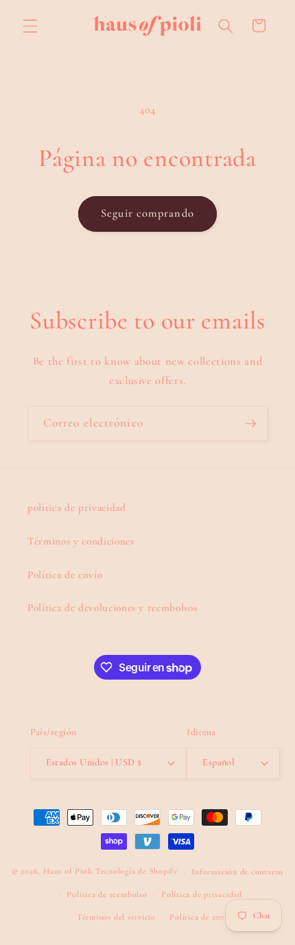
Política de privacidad (201, 894)
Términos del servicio (116, 917)
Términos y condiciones (80, 541)
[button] (30, 25)
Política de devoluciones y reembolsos (112, 607)
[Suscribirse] (250, 424)
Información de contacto (237, 871)
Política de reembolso (107, 894)
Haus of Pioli (68, 871)
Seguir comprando (147, 213)
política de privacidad (76, 507)
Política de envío (64, 575)
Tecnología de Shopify (136, 871)
